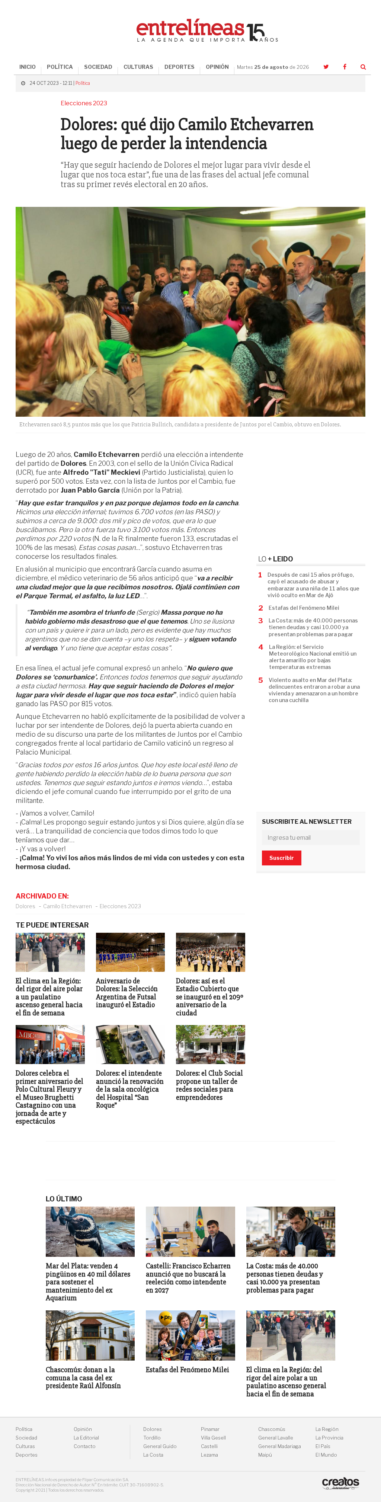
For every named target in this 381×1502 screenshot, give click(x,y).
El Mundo (326, 1455)
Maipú (265, 1455)
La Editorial (86, 1438)
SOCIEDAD (98, 67)
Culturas (25, 1446)
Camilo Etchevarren (67, 906)
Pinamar (210, 1429)
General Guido (160, 1446)
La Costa (153, 1455)
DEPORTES (179, 67)
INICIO (27, 67)
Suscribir (281, 858)
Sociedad (26, 1438)
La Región (327, 1429)
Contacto (85, 1446)
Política (83, 83)
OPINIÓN (217, 67)
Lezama (209, 1455)
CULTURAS (138, 67)
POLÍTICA (60, 67)
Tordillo (152, 1438)
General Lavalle (275, 1438)
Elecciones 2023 (120, 906)
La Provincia (329, 1438)
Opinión (83, 1429)
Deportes (27, 1455)
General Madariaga (279, 1446)
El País (323, 1446)
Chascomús (271, 1429)
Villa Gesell (213, 1438)
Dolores (25, 906)
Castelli (209, 1446)
